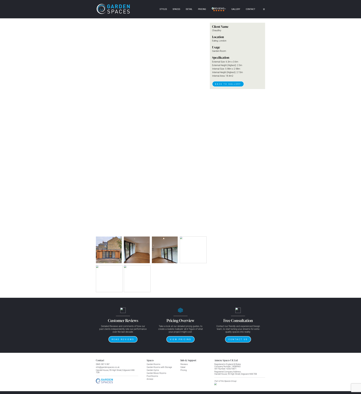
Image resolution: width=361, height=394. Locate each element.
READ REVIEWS (123, 339)
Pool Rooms (152, 376)
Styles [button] (163, 9)
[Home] (153, 9)
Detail (189, 9)
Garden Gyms (153, 370)
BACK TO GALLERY (228, 84)
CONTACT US (238, 339)
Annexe (150, 379)
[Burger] (262, 9)
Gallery (235, 9)
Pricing (202, 9)
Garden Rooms (153, 364)
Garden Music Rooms (156, 373)
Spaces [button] (176, 9)
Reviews (184, 364)
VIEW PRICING (180, 339)
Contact (250, 9)
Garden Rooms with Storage (159, 367)
